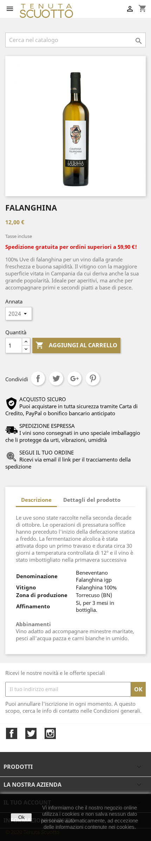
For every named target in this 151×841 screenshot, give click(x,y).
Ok (21, 817)
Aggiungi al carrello (76, 345)
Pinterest (93, 378)
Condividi (38, 378)
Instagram (50, 733)
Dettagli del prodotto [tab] (91, 499)
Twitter (31, 733)
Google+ (74, 378)
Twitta (56, 378)
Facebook (11, 733)
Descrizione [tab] (36, 499)
